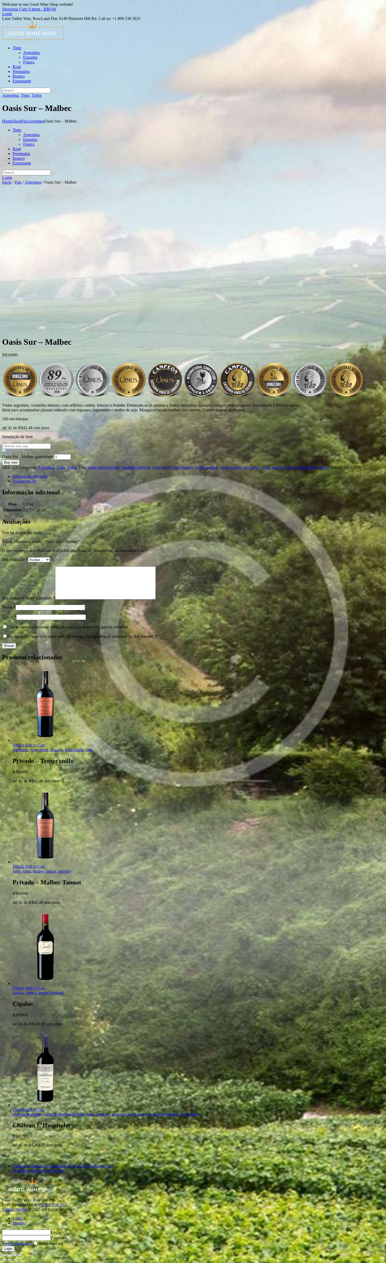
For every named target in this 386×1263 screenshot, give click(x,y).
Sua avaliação (15, 559)
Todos (37, 95)
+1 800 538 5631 (53, 1204)
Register (19, 1223)
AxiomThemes (14, 1209)
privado (56, 749)
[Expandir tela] (15, 1255)
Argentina (10, 95)
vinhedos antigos (136, 467)
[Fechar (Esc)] (4, 1255)
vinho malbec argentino (239, 467)
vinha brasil (190, 1114)
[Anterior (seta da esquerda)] (4, 1260)
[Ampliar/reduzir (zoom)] (20, 1255)
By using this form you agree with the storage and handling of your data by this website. (82, 636)
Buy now (10, 462)
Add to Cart (35, 745)
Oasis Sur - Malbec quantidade (27, 456)
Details (18, 745)
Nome (8, 607)
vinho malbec (207, 467)
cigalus (18, 992)
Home (7, 121)
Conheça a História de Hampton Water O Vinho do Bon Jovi (63, 1166)
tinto (89, 749)
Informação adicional (30, 476)
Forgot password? (17, 1243)
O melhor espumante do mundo (39, 1170)
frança (31, 992)
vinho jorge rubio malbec (173, 467)
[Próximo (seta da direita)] (9, 1260)
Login (18, 1218)
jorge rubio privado (104, 467)
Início (7, 182)
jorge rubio (39, 749)
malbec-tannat (44, 871)
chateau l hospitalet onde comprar (123, 1114)
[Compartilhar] (9, 1255)
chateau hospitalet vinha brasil (69, 1114)
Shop (16, 121)
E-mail (9, 617)
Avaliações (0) (24, 481)
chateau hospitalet (27, 1114)
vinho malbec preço (313, 467)
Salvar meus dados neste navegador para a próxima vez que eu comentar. (68, 627)
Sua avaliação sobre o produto (28, 598)
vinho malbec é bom (278, 467)
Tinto (25, 95)
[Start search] (54, 173)
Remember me (50, 1243)
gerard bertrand (51, 992)
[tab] (198, 476)
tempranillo (74, 749)
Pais (24, 121)
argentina (20, 749)
